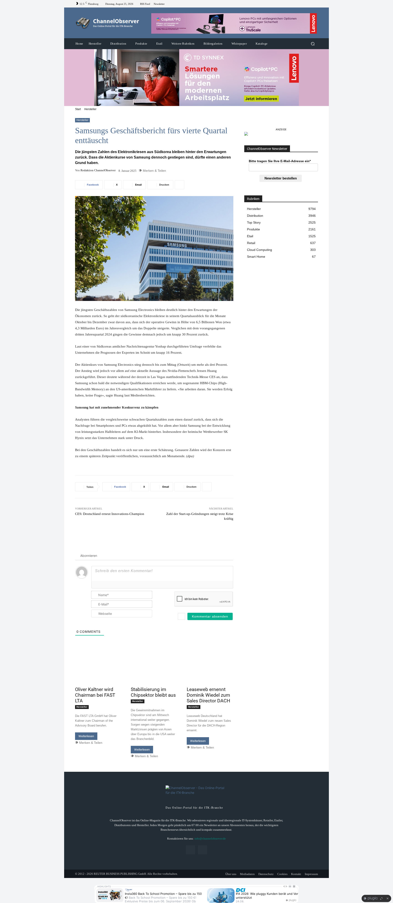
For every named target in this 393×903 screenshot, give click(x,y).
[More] (179, 184)
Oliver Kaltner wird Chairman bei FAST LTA (95, 695)
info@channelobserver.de (210, 838)
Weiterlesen (86, 736)
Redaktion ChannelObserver (98, 170)
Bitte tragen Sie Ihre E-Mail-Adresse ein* (280, 161)
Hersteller (90, 109)
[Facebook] (309, 4)
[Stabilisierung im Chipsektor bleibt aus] (154, 673)
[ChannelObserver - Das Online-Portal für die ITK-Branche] (107, 23)
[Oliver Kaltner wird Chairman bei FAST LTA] (98, 673)
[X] (315, 4)
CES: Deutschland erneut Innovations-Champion (109, 514)
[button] (312, 43)
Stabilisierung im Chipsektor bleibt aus (153, 692)
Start (78, 109)
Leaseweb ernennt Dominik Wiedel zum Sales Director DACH (208, 695)
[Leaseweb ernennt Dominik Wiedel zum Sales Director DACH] (210, 673)
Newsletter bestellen (281, 178)
